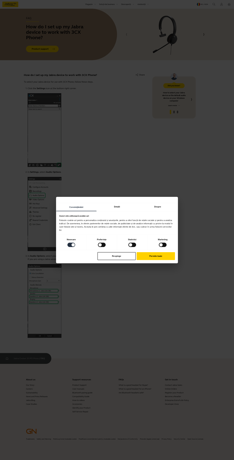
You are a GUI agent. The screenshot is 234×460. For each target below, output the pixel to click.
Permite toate (155, 256)
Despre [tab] (157, 206)
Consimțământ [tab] (76, 207)
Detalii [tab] (117, 206)
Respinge (116, 256)
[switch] (102, 245)
